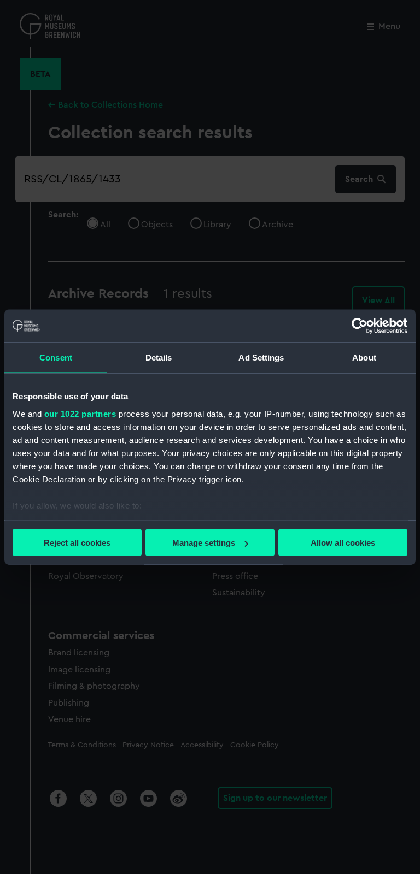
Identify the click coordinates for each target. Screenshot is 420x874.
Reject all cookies (77, 542)
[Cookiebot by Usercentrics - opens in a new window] (359, 326)
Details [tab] (158, 357)
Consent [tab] (55, 357)
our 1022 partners (80, 413)
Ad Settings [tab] (261, 357)
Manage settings (203, 542)
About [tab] (364, 357)
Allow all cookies (343, 542)
